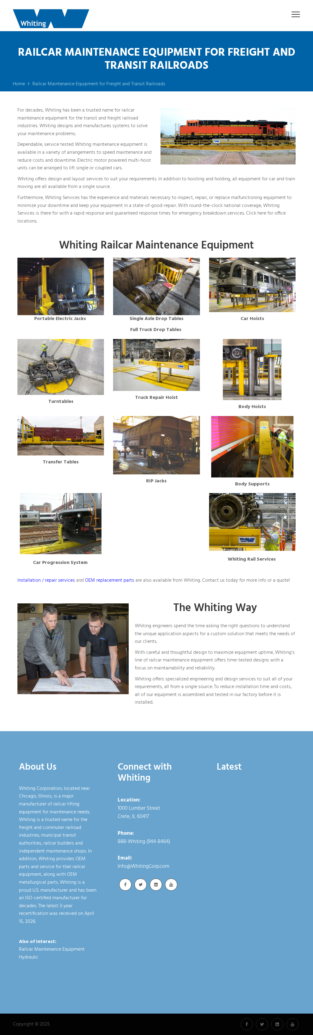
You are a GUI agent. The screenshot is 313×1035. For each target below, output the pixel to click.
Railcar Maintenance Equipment (52, 949)
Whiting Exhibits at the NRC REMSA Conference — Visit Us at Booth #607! (253, 964)
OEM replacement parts (109, 580)
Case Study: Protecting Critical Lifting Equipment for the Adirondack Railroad (253, 923)
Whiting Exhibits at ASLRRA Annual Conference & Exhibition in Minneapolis (250, 882)
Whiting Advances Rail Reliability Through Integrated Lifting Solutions (253, 800)
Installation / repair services (46, 580)
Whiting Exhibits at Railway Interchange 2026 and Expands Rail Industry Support (254, 841)
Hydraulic (29, 957)
